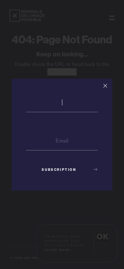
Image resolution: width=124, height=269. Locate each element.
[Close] (105, 86)
